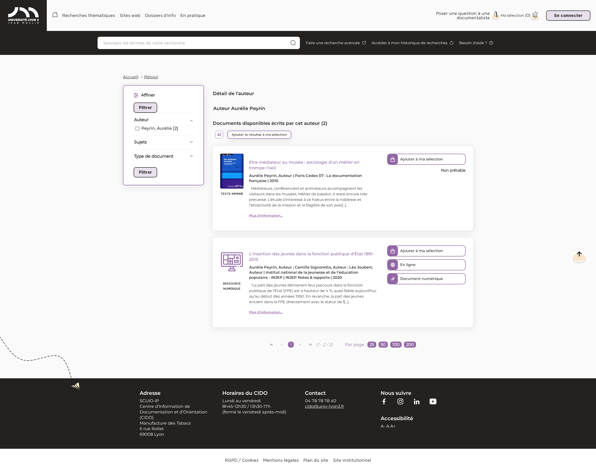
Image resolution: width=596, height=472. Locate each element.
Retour (151, 77)
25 (371, 344)
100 (396, 344)
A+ (393, 426)
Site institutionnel (352, 460)
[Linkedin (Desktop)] (416, 401)
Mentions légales (281, 460)
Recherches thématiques (88, 15)
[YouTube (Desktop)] (433, 401)
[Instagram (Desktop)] (400, 401)
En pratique (192, 15)
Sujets (140, 142)
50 (383, 344)
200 (410, 344)
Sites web (130, 15)
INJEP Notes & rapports (307, 277)
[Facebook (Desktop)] (384, 401)
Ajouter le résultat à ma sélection (259, 135)
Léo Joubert (360, 267)
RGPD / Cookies (241, 460)
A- (383, 426)
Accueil (55, 15)
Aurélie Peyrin (263, 175)
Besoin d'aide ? (473, 43)
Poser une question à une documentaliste (463, 15)
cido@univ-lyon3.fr (324, 406)
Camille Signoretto (313, 267)
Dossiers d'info (160, 15)
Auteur (141, 119)
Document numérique (421, 278)
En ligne (408, 265)
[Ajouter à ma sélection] (393, 159)
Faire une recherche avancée (333, 43)
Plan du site (315, 460)
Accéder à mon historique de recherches (409, 43)
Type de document (153, 156)
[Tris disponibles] (219, 134)
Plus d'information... (266, 215)
